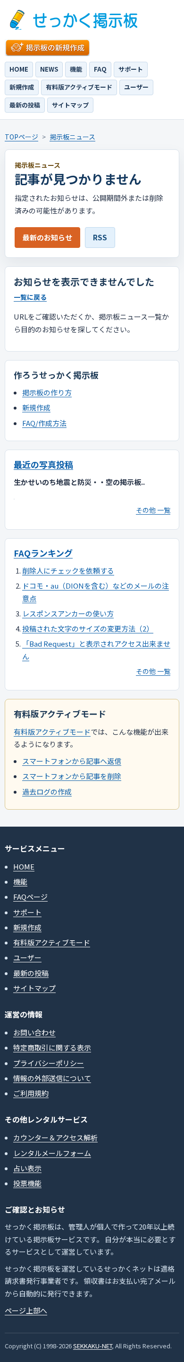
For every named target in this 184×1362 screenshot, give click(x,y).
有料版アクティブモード (79, 86)
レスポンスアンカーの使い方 (68, 613)
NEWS (49, 69)
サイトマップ (70, 104)
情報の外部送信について (52, 1078)
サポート (130, 69)
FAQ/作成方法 (44, 423)
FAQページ (30, 897)
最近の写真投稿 (43, 464)
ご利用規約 (31, 1093)
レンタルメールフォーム (52, 1153)
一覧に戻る (30, 297)
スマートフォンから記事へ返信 (71, 761)
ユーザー (136, 86)
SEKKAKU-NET (92, 1345)
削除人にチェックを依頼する (68, 570)
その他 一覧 (153, 510)
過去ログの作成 (47, 791)
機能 (76, 69)
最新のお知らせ (47, 237)
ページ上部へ (26, 1310)
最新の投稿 (24, 104)
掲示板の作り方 (47, 392)
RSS (100, 237)
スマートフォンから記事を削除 (71, 776)
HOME (18, 69)
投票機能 (27, 1183)
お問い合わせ (34, 1032)
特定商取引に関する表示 (52, 1047)
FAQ (100, 69)
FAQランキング (43, 553)
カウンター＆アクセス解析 (55, 1137)
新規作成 (21, 86)
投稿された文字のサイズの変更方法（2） (87, 628)
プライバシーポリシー (48, 1063)
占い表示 (27, 1168)
